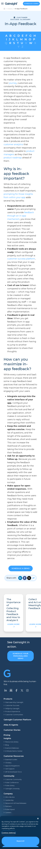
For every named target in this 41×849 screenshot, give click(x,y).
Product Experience (12, 711)
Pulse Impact (10, 809)
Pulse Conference (12, 782)
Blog (7, 745)
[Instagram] (27, 690)
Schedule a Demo (31, 3)
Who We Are (10, 797)
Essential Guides (11, 759)
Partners (8, 806)
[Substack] (11, 690)
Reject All (20, 841)
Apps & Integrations (12, 766)
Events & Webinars (12, 748)
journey (13, 83)
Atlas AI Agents (11, 725)
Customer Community (13, 779)
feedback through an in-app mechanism (20, 215)
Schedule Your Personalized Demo (20, 656)
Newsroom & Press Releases (15, 803)
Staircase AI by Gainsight (14, 702)
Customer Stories (12, 730)
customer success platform (21, 258)
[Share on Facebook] (25, 578)
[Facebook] (16, 690)
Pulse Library (9, 785)
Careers (8, 812)
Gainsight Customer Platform (17, 720)
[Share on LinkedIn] (20, 578)
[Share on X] (29, 578)
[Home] (4, 9)
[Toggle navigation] (2, 3)
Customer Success (12, 705)
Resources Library (11, 742)
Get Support (9, 769)
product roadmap (13, 157)
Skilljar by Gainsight (12, 708)
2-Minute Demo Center (13, 751)
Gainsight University (12, 788)
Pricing (7, 735)
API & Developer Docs (13, 772)
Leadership (9, 800)
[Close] (37, 818)
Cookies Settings (9, 833)
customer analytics (13, 144)
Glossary (10, 9)
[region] (20, 831)
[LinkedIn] (5, 690)
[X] (22, 690)
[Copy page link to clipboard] (34, 578)
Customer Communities (14, 714)
